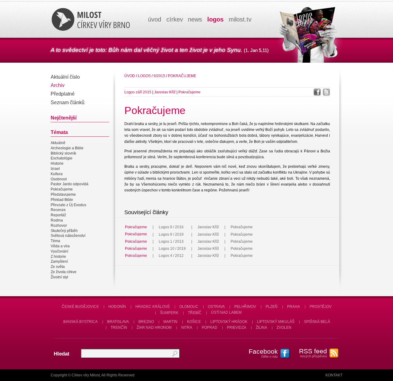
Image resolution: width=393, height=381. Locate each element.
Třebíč (194, 313)
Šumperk (169, 313)
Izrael (55, 169)
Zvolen (284, 327)
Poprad (209, 327)
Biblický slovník (63, 153)
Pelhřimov (245, 306)
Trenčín (119, 327)
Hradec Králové (152, 306)
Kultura (57, 174)
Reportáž (58, 215)
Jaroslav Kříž (165, 92)
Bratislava (118, 322)
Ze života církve (63, 272)
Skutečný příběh (64, 231)
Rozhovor (59, 225)
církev (174, 19)
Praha (293, 306)
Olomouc (188, 306)
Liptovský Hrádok (228, 322)
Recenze (58, 210)
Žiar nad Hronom (154, 327)
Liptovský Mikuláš (275, 322)
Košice (194, 322)
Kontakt (333, 375)
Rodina (57, 220)
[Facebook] (317, 92)
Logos (144, 76)
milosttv (240, 19)
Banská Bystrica (80, 322)
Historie (57, 163)
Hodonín (117, 306)
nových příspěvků (313, 353)
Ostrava (216, 306)
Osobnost (59, 179)
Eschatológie (61, 158)
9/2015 (159, 76)
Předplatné (63, 93)
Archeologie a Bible (67, 148)
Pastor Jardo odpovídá (69, 184)
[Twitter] (326, 92)
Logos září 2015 (137, 92)
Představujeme (63, 194)
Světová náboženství (68, 236)
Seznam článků (67, 102)
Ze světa (58, 267)
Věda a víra (60, 246)
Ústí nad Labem (226, 313)
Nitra (186, 327)
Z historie (58, 256)
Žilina (261, 327)
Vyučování (59, 251)
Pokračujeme (62, 189)
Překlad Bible (62, 200)
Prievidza (236, 327)
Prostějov (320, 306)
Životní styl (59, 277)
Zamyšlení (59, 262)
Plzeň (272, 306)
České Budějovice (80, 306)
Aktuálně (58, 143)
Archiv (57, 85)
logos (215, 19)
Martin (170, 322)
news (195, 19)
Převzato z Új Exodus (68, 205)
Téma (55, 241)
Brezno (146, 322)
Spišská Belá (317, 322)
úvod (154, 19)
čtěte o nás (263, 353)
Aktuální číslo (65, 77)
